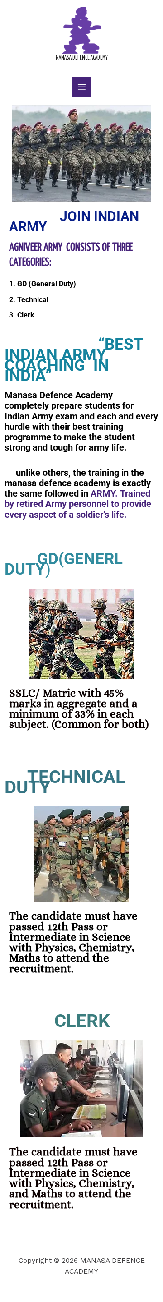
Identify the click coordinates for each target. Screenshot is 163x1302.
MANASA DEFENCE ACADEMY (82, 58)
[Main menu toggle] (81, 87)
